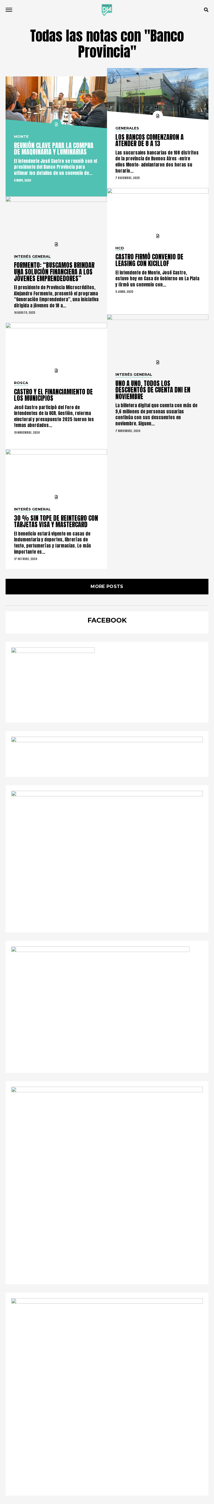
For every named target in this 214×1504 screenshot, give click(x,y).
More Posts (107, 586)
